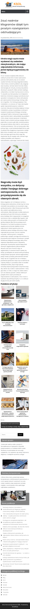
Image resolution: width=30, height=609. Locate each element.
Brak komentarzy (18, 38)
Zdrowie (5, 595)
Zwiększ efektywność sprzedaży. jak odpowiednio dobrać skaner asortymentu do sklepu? (16, 535)
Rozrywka (5, 590)
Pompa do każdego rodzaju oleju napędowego (15, 426)
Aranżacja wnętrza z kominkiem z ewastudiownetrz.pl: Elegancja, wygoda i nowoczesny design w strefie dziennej (14, 509)
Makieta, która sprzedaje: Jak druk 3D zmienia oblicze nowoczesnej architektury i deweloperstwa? (16, 529)
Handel (5, 585)
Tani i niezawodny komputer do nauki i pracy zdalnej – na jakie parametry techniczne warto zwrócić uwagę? (16, 516)
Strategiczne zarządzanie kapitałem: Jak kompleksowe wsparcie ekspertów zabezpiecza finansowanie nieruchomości (15, 522)
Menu (3, 11)
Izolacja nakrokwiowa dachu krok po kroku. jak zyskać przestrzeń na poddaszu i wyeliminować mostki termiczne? (16, 559)
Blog (4, 577)
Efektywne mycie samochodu (10, 424)
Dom (4, 580)
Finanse (5, 582)
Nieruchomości (7, 587)
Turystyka (5, 592)
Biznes (2, 420)
